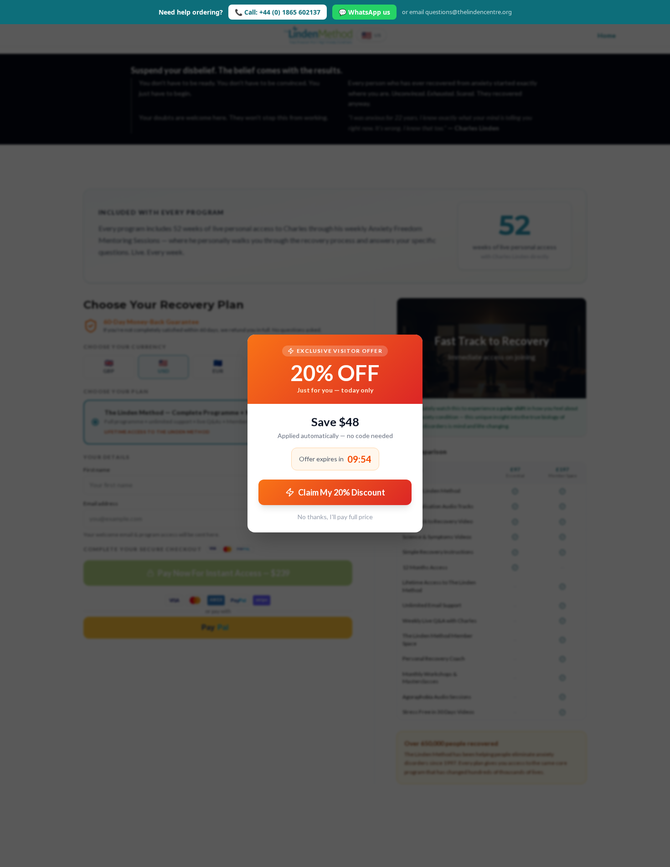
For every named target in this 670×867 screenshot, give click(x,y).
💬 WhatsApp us (364, 12)
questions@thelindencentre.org (468, 12)
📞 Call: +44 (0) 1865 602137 (277, 12)
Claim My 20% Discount (341, 492)
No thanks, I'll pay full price (335, 517)
